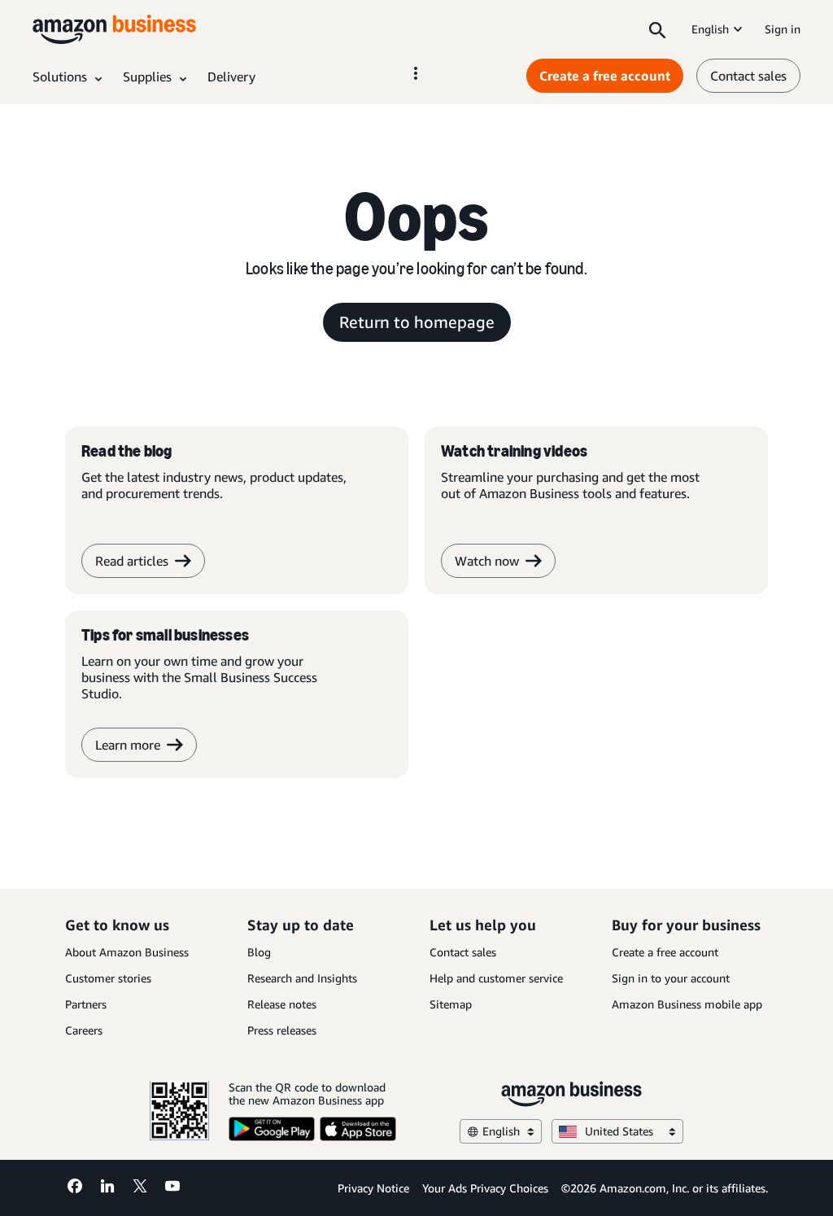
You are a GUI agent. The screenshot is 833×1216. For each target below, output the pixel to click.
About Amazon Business (127, 952)
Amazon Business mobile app (687, 1004)
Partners (86, 1004)
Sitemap (451, 1004)
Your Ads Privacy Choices (485, 1188)
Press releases (281, 1030)
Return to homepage (417, 322)
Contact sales (748, 76)
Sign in (782, 29)
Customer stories (108, 978)
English (710, 29)
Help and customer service (496, 978)
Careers (83, 1030)
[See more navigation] (415, 73)
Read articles (131, 561)
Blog (259, 952)
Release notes (281, 1004)
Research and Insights (302, 978)
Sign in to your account (671, 978)
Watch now (487, 561)
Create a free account (604, 76)
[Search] (657, 29)
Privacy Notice (373, 1188)
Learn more (127, 745)
